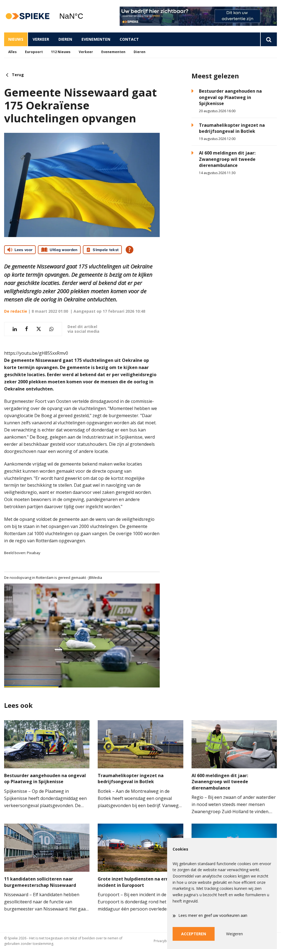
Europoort (34, 51)
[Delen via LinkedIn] (15, 329)
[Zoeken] (268, 39)
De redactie (15, 311)
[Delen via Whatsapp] (51, 329)
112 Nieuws (61, 51)
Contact (129, 39)
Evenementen (96, 39)
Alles (12, 51)
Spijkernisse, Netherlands (85, 16)
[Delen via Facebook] (26, 329)
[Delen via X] (38, 329)
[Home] (27, 16)
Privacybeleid (164, 941)
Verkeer (41, 39)
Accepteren (193, 933)
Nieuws (15, 39)
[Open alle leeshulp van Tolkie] (129, 250)
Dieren (65, 39)
